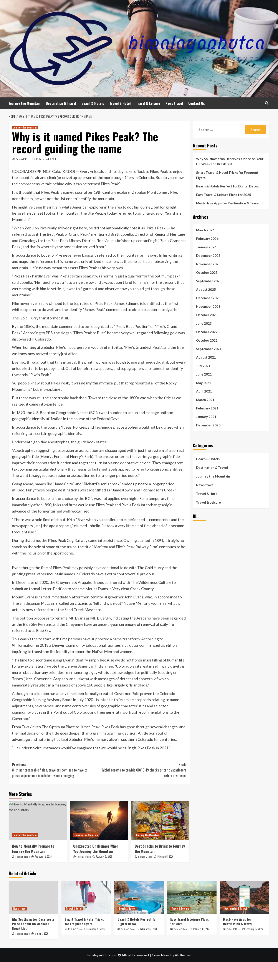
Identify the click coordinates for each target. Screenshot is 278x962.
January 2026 (206, 247)
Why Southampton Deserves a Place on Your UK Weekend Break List (229, 161)
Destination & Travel (61, 103)
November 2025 (208, 264)
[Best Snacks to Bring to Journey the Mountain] (160, 820)
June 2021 (204, 374)
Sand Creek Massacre (83, 609)
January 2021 (206, 417)
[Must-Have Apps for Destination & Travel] (244, 897)
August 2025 (206, 289)
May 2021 (203, 383)
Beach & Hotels (92, 103)
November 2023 (208, 306)
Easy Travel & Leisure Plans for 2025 (223, 195)
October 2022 (207, 332)
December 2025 (208, 255)
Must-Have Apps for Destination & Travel (228, 203)
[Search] (266, 103)
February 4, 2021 (46, 159)
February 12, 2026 (43, 856)
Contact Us (196, 103)
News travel (174, 103)
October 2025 (207, 272)
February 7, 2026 (104, 856)
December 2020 (208, 425)
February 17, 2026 (148, 929)
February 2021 (207, 408)
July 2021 (203, 366)
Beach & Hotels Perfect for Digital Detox (227, 186)
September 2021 (209, 349)
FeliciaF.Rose (23, 159)
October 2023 (207, 315)
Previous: (49, 770)
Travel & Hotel (120, 103)
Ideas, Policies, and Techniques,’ (89, 427)
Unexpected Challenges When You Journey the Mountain (96, 848)
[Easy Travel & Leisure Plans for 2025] (192, 897)
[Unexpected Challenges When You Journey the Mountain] (99, 820)
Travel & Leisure (148, 103)
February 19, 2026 (96, 929)
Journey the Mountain (24, 103)
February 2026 (207, 238)
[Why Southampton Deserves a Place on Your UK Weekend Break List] (33, 897)
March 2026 (205, 230)
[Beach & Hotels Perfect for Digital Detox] (139, 897)
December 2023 (208, 298)
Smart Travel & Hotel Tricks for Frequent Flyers (227, 175)
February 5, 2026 (165, 856)
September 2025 (209, 281)
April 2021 (204, 391)
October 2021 (207, 340)
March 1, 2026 (41, 933)
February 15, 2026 (254, 929)
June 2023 (204, 323)
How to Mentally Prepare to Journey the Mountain (33, 848)
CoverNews (161, 955)
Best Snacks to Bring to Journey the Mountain (160, 848)
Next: (144, 770)
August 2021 (206, 357)
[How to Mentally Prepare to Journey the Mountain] (38, 820)
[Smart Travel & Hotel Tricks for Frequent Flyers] (86, 897)
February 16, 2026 (201, 929)
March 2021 (205, 400)
